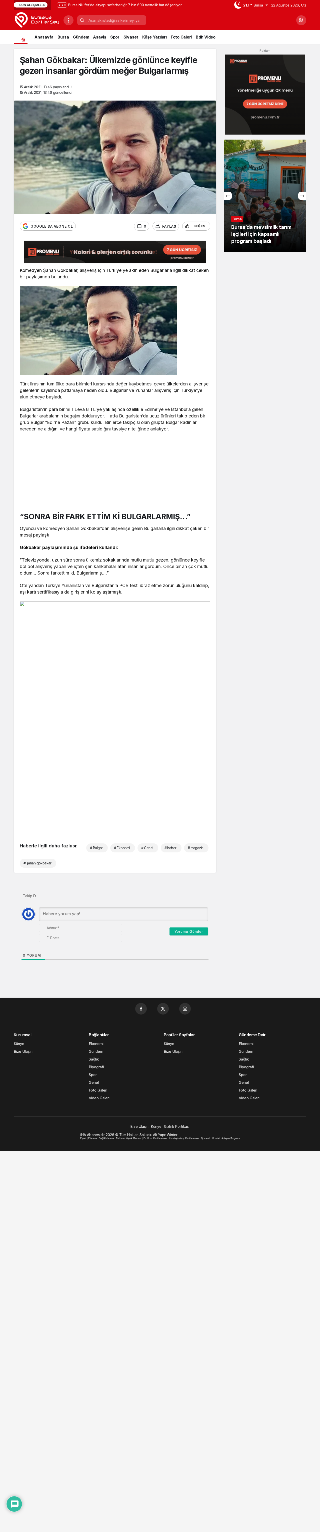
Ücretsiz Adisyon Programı (226, 1138)
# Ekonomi (122, 848)
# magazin (196, 848)
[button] (301, 20)
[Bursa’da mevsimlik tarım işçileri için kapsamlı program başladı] (265, 196)
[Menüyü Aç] (69, 20)
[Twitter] (163, 1009)
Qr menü (205, 1138)
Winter (172, 1135)
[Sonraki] (302, 196)
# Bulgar (96, 848)
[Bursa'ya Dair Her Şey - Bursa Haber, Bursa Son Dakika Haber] (37, 19)
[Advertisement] (115, 473)
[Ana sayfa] (23, 39)
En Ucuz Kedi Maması (155, 1138)
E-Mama (92, 1138)
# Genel (147, 848)
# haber (170, 848)
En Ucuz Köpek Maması (129, 1138)
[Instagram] (185, 1009)
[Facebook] (141, 1009)
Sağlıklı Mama (106, 1138)
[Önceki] (228, 196)
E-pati (83, 1138)
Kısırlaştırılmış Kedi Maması (184, 1138)
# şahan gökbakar (37, 863)
